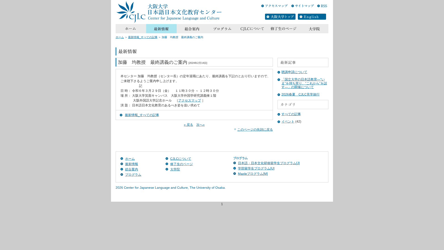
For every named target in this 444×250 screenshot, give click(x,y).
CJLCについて (180, 158)
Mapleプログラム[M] (253, 174)
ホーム (120, 37)
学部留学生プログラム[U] (256, 168)
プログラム (133, 174)
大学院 (175, 169)
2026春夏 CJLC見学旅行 (300, 94)
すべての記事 (291, 114)
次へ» (200, 125)
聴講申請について (294, 72)
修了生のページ (181, 164)
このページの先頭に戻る (255, 129)
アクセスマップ (189, 100)
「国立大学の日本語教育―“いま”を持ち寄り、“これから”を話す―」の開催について (304, 83)
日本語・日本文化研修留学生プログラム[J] (269, 163)
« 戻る (188, 125)
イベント (287, 121)
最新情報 (131, 164)
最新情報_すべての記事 (142, 37)
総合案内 (131, 169)
